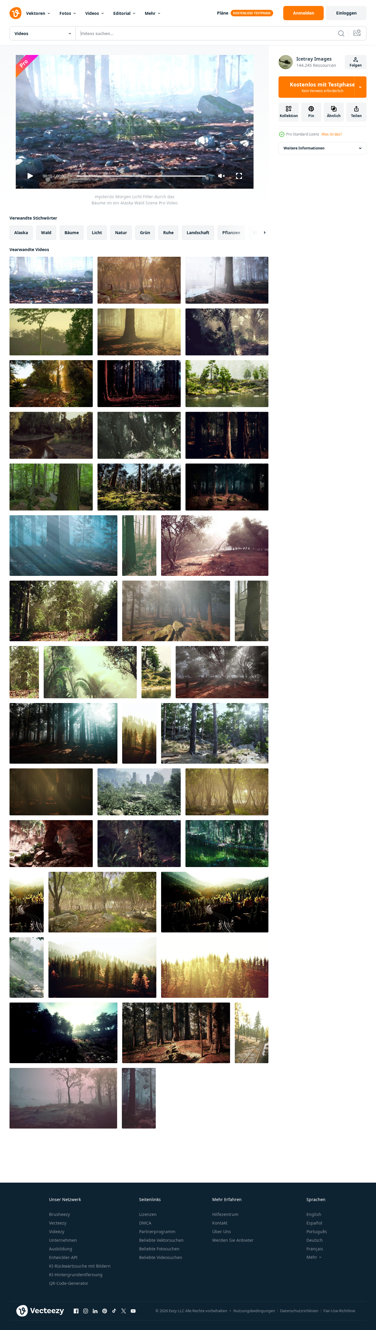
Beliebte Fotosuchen (159, 1249)
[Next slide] (259, 233)
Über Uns (221, 1231)
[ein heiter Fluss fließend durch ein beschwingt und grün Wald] (156, 672)
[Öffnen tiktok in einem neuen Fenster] (114, 1310)
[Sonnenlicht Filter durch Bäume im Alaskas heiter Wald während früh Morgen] (139, 331)
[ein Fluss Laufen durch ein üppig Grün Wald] (226, 383)
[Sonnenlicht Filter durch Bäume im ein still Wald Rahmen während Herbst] (139, 280)
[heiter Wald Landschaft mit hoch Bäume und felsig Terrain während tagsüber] (214, 733)
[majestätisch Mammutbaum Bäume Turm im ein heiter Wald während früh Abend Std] (139, 383)
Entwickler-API (63, 1257)
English (313, 1214)
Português (316, 1231)
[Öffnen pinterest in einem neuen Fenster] (104, 1310)
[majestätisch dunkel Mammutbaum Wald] (226, 487)
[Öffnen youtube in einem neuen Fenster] (133, 1310)
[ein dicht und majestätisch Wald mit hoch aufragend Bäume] (139, 487)
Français (314, 1249)
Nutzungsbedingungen (254, 1310)
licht (97, 232)
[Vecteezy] (15, 13)
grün (145, 232)
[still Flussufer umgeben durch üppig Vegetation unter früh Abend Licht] (51, 435)
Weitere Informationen (304, 148)
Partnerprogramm (157, 1231)
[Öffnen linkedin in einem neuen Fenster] (95, 1310)
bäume (71, 232)
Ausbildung (60, 1249)
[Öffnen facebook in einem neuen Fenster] (76, 1310)
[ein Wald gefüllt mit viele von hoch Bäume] (139, 545)
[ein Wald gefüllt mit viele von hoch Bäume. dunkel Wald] (63, 545)
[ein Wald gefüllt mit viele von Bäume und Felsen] (139, 791)
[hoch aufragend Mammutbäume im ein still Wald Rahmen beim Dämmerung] (176, 1033)
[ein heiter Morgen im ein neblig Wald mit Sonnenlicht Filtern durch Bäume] (63, 1033)
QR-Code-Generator (68, 1283)
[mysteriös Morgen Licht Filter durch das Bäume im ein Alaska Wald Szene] (51, 280)
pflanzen (231, 232)
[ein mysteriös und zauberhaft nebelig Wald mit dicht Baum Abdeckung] (222, 672)
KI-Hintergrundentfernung (76, 1274)
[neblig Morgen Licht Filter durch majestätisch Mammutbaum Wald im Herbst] (226, 435)
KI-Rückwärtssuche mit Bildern (80, 1266)
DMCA (145, 1223)
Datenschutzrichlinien (299, 1310)
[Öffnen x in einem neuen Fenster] (123, 1310)
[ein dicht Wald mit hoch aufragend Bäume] (51, 791)
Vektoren (35, 13)
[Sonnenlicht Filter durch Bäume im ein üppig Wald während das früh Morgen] (226, 331)
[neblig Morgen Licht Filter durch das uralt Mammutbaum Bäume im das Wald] (63, 733)
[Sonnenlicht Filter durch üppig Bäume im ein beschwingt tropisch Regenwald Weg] (51, 383)
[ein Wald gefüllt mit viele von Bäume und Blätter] (63, 611)
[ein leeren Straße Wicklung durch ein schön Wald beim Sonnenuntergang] (27, 902)
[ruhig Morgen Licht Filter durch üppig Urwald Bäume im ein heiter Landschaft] (51, 331)
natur (121, 232)
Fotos (65, 13)
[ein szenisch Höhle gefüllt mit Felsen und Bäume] (51, 843)
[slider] (141, 176)
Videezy (56, 1231)
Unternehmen (63, 1240)
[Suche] (341, 33)
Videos (92, 13)
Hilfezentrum (225, 1214)
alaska (21, 232)
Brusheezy (59, 1214)
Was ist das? (332, 134)
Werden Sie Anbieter (233, 1240)
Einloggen (346, 13)
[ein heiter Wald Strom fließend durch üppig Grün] (27, 967)
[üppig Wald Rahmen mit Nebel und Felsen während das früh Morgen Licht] (102, 902)
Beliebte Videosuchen (160, 1257)
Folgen (356, 65)
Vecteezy (57, 1223)
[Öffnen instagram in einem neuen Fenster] (85, 1310)
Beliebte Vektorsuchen (161, 1240)
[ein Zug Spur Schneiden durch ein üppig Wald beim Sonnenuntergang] (251, 1033)
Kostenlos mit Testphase (322, 87)
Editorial (121, 13)
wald (46, 232)
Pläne (222, 13)
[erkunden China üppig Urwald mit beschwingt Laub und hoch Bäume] (139, 435)
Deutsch (314, 1240)
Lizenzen (148, 1214)
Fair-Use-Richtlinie (339, 1310)
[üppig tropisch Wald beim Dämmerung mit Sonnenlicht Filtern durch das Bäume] (139, 843)
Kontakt (219, 1223)
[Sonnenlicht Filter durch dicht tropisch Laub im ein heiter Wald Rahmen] (90, 672)
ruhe (168, 232)
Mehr (150, 13)
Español (314, 1223)
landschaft (198, 232)
